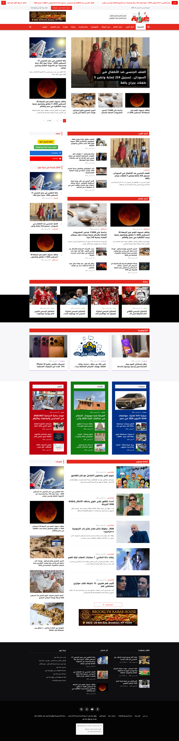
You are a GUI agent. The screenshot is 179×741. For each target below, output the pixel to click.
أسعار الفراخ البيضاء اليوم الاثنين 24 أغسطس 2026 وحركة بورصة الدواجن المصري (47, 596)
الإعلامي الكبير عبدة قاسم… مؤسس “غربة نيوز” (52, 660)
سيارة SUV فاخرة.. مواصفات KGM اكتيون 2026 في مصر (132, 417)
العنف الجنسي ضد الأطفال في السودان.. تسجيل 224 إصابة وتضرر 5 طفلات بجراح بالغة (64, 3)
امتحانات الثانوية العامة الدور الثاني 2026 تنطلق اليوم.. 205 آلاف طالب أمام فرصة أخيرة (42, 425)
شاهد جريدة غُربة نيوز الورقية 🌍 (39, 8)
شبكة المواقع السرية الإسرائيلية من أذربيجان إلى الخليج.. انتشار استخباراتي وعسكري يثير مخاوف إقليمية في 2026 (124, 267)
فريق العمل (102, 715)
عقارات (103, 412)
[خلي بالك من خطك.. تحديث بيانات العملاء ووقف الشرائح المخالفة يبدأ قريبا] (89, 346)
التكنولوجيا (143, 330)
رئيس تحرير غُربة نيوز (60, 657)
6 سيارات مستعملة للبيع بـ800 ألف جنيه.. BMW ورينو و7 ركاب (125, 435)
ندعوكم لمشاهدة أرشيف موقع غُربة (61, 8)
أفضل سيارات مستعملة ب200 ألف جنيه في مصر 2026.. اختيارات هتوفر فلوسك (125, 425)
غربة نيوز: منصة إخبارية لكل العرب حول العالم (52, 663)
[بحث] (30, 27)
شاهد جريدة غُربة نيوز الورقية (46, 147)
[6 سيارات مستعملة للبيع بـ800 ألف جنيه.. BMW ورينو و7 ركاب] (141, 437)
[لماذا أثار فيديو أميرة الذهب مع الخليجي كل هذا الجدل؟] (144, 660)
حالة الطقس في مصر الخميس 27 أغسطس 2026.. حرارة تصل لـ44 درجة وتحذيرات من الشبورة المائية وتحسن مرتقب (50, 64)
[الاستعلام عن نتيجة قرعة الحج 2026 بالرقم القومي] (144, 684)
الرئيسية (140, 26)
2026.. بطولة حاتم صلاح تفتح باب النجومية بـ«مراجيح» (93, 530)
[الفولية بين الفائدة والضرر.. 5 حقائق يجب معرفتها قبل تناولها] (47, 614)
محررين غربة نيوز (61, 667)
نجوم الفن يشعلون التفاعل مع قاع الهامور (92, 475)
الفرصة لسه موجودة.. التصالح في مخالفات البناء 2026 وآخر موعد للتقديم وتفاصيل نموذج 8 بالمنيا (90, 417)
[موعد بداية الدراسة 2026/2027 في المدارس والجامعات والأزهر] (48, 400)
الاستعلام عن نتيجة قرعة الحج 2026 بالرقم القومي (126, 682)
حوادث (65, 26)
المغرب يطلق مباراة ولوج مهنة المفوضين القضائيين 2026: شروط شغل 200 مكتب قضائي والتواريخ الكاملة (82, 142)
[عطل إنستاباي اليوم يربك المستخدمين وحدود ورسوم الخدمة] (131, 346)
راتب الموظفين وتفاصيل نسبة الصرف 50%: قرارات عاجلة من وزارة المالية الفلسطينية (81, 171)
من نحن (145, 715)
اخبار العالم (117, 26)
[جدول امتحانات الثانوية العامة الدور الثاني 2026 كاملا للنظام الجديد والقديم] (58, 437)
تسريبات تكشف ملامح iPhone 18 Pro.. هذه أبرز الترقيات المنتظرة (51, 365)
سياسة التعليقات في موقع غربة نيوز (55, 670)
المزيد (44, 26)
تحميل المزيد (109, 604)
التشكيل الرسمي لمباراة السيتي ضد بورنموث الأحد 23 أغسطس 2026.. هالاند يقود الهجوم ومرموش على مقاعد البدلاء (74, 312)
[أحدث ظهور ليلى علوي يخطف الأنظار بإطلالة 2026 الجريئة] (133, 505)
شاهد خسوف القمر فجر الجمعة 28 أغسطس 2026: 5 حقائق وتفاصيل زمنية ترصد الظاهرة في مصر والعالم (139, 111)
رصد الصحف (55, 26)
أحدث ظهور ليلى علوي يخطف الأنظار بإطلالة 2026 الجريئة (91, 503)
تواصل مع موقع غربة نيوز (89, 719)
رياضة (73, 26)
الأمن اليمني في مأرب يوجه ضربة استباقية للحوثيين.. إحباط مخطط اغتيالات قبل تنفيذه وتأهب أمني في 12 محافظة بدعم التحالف (81, 184)
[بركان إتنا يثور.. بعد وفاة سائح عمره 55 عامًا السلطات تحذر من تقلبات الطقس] (101, 266)
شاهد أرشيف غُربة (46, 142)
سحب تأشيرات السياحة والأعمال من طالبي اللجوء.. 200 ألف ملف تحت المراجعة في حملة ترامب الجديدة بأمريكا (81, 252)
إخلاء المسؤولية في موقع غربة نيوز (56, 677)
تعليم (62, 412)
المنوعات (55, 198)
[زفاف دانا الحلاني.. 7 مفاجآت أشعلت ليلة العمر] (133, 559)
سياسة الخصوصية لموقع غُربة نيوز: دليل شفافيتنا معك (49, 715)
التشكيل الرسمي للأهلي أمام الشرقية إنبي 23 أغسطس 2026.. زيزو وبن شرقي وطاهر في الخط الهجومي (137, 312)
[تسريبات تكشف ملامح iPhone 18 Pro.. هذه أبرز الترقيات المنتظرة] (48, 346)
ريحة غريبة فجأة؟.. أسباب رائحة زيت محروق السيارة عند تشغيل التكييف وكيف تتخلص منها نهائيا (125, 446)
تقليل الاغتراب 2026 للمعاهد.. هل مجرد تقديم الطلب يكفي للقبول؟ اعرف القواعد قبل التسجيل (43, 446)
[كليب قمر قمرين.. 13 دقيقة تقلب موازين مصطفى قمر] (133, 586)
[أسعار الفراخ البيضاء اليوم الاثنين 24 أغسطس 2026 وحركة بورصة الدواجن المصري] (47, 581)
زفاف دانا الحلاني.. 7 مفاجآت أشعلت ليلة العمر (91, 557)
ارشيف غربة (111, 715)
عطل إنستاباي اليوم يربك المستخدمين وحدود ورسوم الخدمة (132, 365)
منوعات (59, 461)
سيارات (144, 412)
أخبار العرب (130, 26)
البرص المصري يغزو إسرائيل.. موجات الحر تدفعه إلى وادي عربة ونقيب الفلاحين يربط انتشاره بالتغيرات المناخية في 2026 (83, 111)
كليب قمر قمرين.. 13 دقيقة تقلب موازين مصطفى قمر (93, 585)
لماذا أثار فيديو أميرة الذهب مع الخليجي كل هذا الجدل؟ (125, 658)
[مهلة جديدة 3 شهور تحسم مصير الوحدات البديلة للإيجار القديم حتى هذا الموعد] (100, 427)
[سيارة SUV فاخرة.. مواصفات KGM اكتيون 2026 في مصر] (130, 400)
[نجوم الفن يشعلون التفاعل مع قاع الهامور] (133, 477)
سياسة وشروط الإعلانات (59, 680)
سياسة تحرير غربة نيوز (59, 673)
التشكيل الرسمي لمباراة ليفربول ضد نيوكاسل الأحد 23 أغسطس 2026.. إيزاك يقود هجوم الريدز (105, 312)
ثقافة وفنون (142, 461)
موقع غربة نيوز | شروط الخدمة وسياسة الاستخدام (82, 715)
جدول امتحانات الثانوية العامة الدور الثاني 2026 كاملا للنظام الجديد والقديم (42, 435)
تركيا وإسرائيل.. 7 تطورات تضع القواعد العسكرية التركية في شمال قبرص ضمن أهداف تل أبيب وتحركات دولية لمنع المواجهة (81, 157)
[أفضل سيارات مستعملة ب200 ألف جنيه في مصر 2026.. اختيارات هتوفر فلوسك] (141, 427)
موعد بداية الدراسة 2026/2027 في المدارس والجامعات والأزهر (48, 417)
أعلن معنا (137, 715)
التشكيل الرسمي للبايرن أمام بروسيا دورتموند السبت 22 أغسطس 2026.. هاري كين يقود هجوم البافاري (44, 312)
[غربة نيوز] (140, 17)
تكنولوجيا (94, 26)
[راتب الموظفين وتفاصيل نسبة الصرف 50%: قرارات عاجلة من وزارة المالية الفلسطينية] (101, 171)
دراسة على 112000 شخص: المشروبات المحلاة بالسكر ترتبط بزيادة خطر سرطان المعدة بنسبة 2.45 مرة (112, 111)
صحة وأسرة (83, 26)
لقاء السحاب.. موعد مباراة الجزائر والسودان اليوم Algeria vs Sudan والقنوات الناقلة (125, 671)
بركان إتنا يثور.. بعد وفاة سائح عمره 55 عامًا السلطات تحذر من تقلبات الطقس (81, 266)
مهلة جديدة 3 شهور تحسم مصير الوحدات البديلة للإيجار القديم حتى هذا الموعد (85, 425)
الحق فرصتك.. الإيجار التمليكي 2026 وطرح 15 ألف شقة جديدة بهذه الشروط (84, 435)
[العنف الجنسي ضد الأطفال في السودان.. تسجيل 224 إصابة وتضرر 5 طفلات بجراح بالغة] (110, 62)
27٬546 (49, 120)
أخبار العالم (143, 199)
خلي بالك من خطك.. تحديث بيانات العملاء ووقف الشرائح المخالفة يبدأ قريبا (91, 365)
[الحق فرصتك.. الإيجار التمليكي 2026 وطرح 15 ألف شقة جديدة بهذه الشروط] (100, 437)
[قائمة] (148, 27)
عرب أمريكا (106, 26)
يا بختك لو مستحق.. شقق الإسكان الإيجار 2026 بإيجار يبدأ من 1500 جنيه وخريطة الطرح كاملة (83, 446)
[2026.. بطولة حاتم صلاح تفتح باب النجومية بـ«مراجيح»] (133, 532)
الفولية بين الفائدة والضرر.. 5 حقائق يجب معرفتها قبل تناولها (49, 629)
